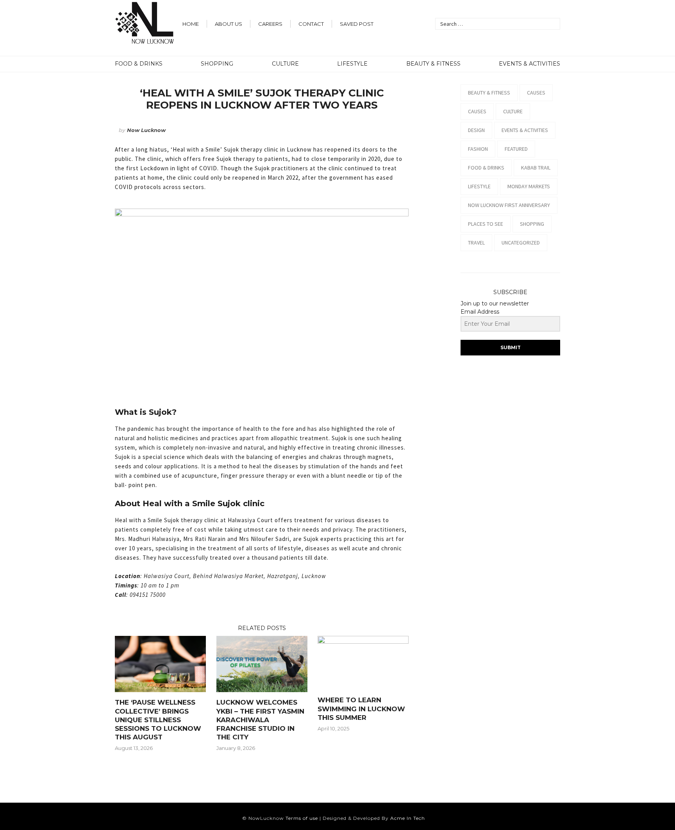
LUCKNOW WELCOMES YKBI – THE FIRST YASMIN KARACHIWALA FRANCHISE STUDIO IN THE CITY (260, 719)
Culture (285, 63)
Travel (476, 242)
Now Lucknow (146, 130)
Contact (311, 24)
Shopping (217, 63)
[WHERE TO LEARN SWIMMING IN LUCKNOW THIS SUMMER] (363, 641)
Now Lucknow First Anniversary (509, 205)
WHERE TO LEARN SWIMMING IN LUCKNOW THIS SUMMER (361, 708)
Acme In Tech (407, 818)
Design (476, 130)
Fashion (478, 148)
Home (190, 24)
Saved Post (356, 24)
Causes (536, 92)
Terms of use (302, 818)
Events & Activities (529, 63)
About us (228, 24)
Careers (270, 24)
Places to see (485, 223)
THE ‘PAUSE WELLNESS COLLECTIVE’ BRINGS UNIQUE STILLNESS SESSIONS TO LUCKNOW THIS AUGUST (158, 719)
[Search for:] (497, 24)
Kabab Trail (535, 167)
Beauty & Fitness (433, 63)
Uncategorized (521, 242)
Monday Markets (528, 186)
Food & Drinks (138, 63)
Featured (516, 148)
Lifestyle (352, 63)
